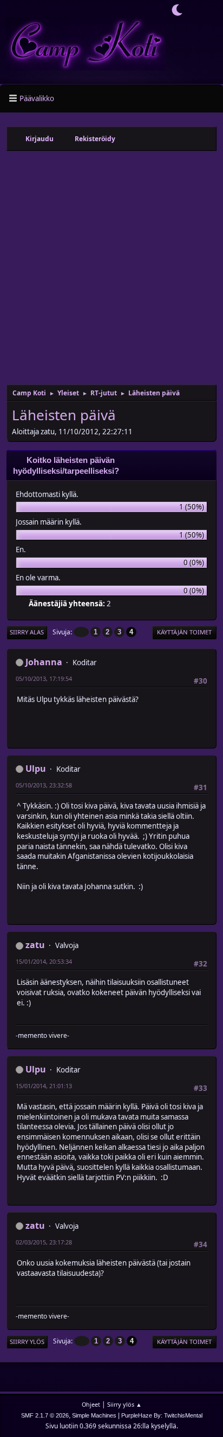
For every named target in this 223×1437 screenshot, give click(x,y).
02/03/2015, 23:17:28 (44, 1242)
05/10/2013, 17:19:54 (44, 678)
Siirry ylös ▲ (124, 1404)
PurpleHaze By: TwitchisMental (161, 1415)
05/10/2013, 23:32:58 (44, 785)
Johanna (43, 662)
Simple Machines (94, 1415)
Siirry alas (27, 632)
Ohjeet (91, 1404)
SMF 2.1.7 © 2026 (45, 1415)
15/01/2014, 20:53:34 (44, 961)
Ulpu (35, 768)
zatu (35, 945)
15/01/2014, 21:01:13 (44, 1086)
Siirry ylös (27, 1341)
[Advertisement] (111, 267)
